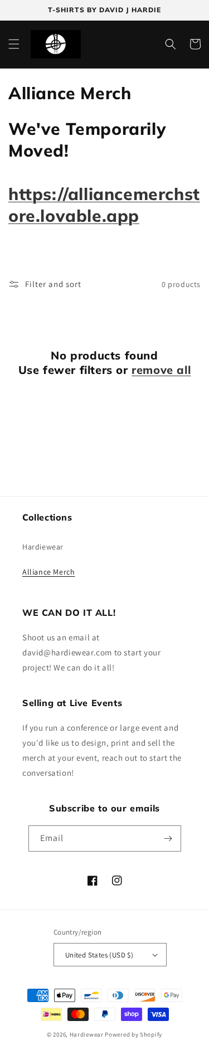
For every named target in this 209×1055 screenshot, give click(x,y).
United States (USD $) (99, 955)
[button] (14, 44)
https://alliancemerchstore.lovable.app (104, 204)
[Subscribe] (168, 838)
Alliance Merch (48, 572)
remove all (161, 370)
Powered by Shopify (133, 1034)
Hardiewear (43, 547)
